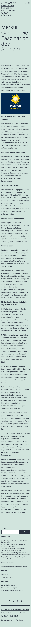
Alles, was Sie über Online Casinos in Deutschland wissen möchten (15, 612)
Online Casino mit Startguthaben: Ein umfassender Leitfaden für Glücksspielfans (15, 553)
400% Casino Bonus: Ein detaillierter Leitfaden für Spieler (13, 545)
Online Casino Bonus (8, 585)
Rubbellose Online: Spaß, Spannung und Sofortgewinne (14, 541)
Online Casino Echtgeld (9, 588)
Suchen (3, 528)
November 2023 (6, 574)
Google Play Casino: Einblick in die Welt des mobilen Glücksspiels (14, 558)
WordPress (19, 620)
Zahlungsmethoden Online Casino (12, 590)
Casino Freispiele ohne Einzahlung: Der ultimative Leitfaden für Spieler (14, 549)
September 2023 (6, 577)
